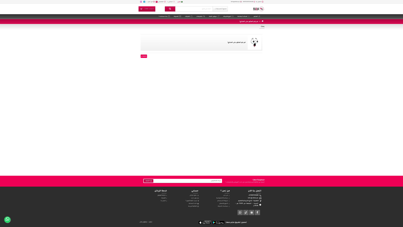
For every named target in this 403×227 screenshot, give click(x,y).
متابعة (145, 56)
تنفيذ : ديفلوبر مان (146, 222)
